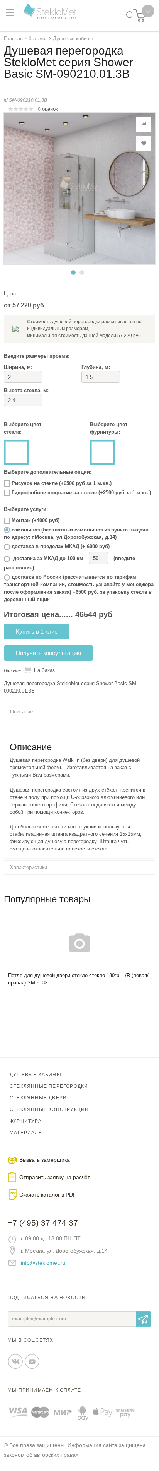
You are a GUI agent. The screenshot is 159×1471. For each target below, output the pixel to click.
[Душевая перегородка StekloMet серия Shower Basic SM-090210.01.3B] (79, 188)
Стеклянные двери (38, 1098)
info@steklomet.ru (43, 1263)
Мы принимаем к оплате (44, 1390)
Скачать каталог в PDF (47, 1195)
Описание (21, 712)
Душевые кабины (35, 1074)
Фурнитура (26, 1121)
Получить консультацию (48, 653)
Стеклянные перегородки (49, 1086)
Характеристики (28, 867)
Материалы (26, 1132)
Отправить (143, 1319)
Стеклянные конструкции (49, 1109)
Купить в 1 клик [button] (36, 631)
